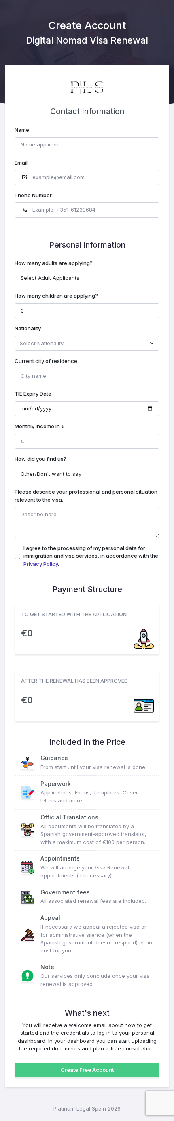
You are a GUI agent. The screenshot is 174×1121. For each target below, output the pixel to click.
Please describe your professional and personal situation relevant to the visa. (86, 495)
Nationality (28, 328)
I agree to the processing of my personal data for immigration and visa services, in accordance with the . (90, 556)
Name (22, 130)
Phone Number (33, 195)
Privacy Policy (40, 563)
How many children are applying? (56, 295)
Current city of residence (46, 361)
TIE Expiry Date (33, 393)
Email (21, 162)
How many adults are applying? (54, 263)
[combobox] (87, 343)
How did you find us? (40, 459)
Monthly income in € (40, 426)
